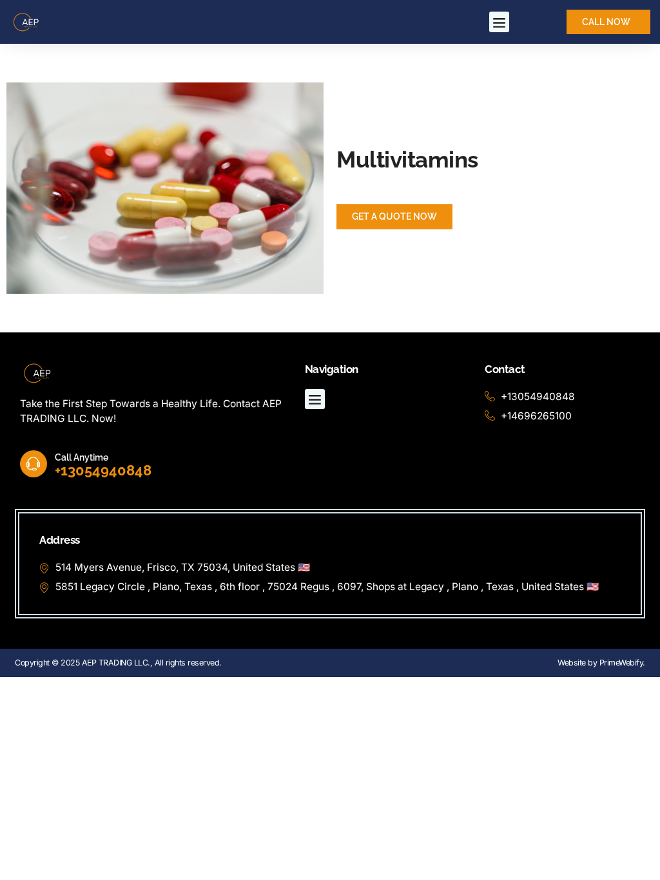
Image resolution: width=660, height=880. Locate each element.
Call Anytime (81, 457)
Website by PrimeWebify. (601, 662)
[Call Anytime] (33, 463)
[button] (499, 22)
